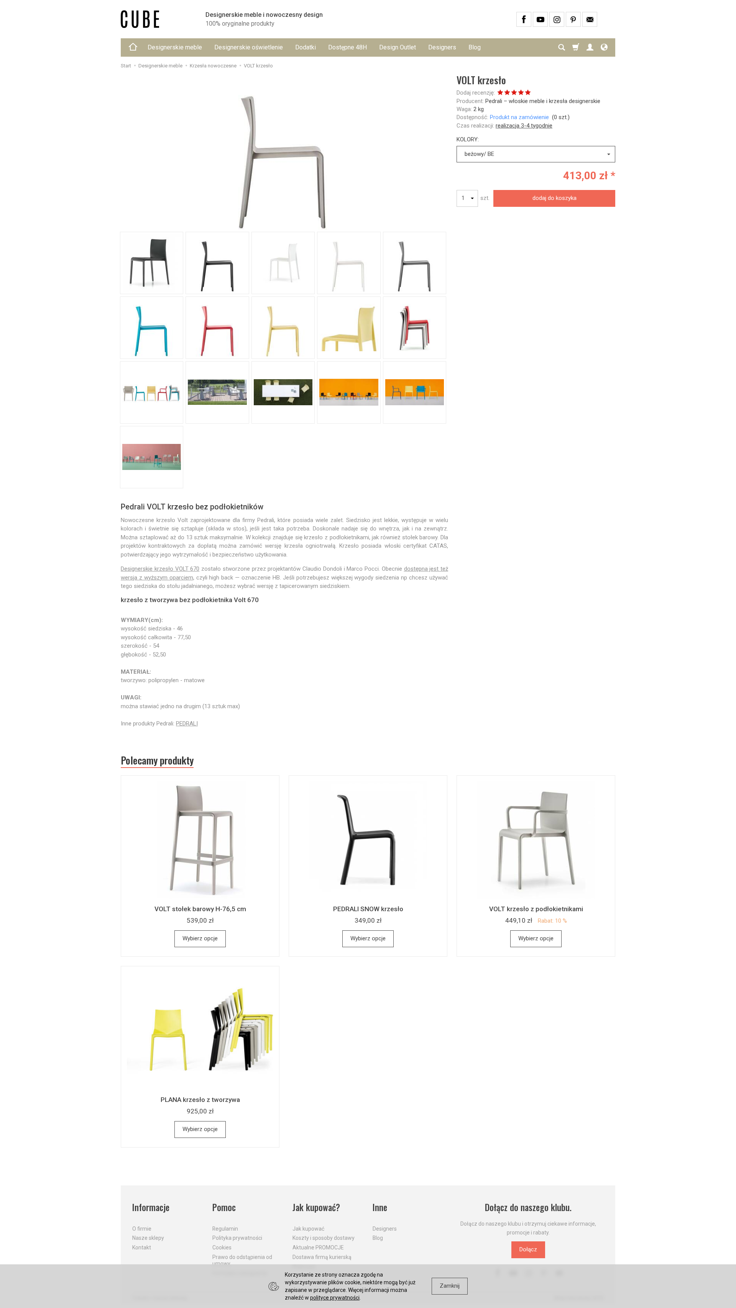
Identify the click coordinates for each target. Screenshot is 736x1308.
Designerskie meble (175, 47)
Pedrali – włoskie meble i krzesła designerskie (542, 101)
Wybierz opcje (200, 938)
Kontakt (141, 1247)
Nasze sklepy (148, 1238)
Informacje (150, 1207)
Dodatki (305, 47)
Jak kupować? (316, 1207)
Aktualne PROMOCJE (318, 1247)
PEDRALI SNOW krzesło (368, 909)
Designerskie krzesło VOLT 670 (160, 568)
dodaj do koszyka (554, 198)
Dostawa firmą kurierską (322, 1257)
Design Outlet (397, 47)
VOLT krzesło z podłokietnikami (536, 909)
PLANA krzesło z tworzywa (200, 1099)
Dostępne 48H (347, 47)
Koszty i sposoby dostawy (323, 1238)
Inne (380, 1207)
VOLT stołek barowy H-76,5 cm (200, 909)
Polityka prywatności (237, 1238)
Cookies (222, 1247)
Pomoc (224, 1207)
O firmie (141, 1229)
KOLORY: (468, 139)
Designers (442, 47)
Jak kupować (308, 1229)
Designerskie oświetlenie (248, 47)
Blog (474, 47)
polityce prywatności (335, 1298)
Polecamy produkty (157, 760)
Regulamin (225, 1229)
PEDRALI (187, 723)
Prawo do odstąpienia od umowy (242, 1260)
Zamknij (450, 1285)
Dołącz (528, 1249)
